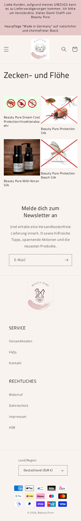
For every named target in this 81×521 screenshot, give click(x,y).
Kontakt (15, 363)
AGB (12, 427)
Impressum (18, 416)
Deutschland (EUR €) (38, 470)
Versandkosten (20, 341)
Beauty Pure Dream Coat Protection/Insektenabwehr (22, 121)
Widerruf (15, 394)
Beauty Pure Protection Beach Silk (58, 175)
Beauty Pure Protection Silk (58, 131)
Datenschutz (18, 405)
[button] (6, 49)
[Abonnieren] (66, 260)
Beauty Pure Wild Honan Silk (21, 183)
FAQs (13, 352)
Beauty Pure (46, 512)
